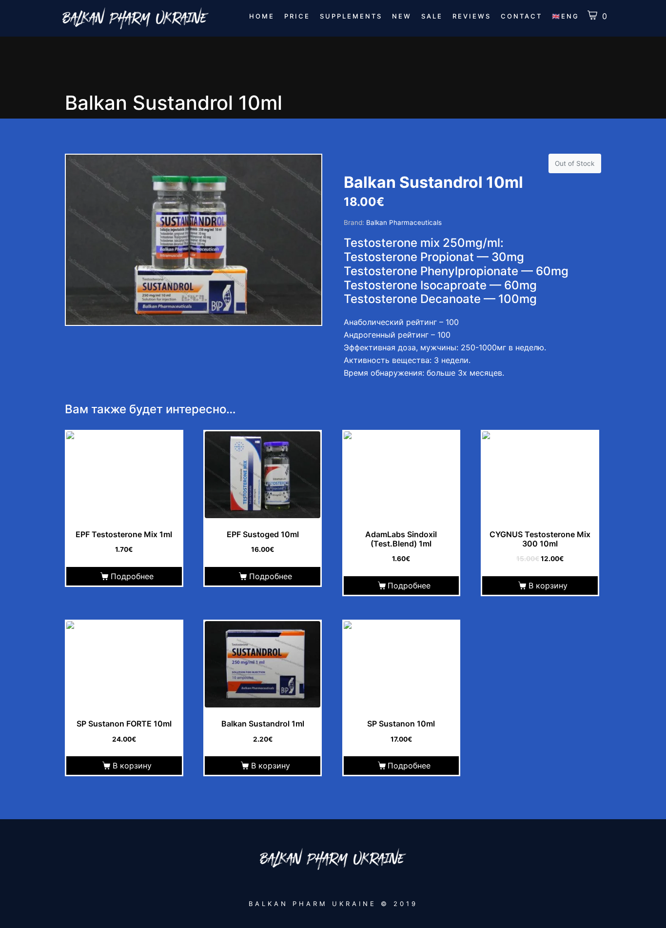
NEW (401, 16)
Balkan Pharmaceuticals (404, 222)
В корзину (548, 585)
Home (261, 16)
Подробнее (132, 576)
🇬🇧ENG (565, 16)
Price (297, 16)
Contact (521, 16)
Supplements (351, 16)
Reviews (471, 16)
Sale (432, 16)
